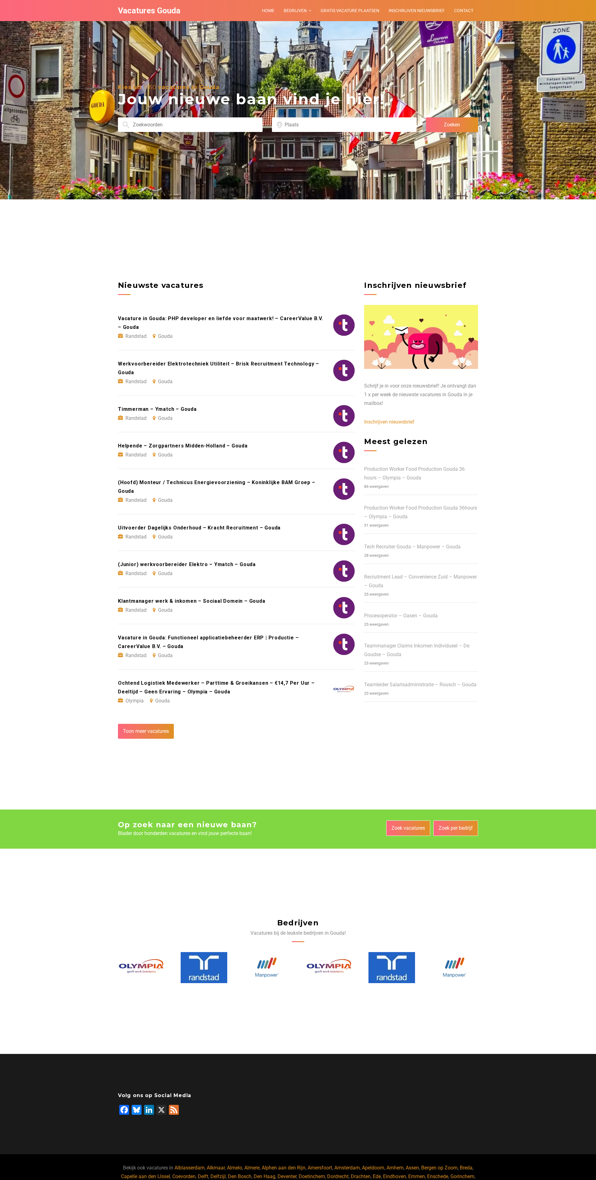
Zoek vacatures (408, 828)
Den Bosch (239, 1176)
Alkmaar (216, 1168)
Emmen (416, 1176)
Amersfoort (320, 1168)
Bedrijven (295, 10)
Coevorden (184, 1176)
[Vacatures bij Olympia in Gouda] (267, 967)
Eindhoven (394, 1176)
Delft (203, 1176)
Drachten (361, 1176)
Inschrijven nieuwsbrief (417, 10)
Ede (377, 1176)
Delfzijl (218, 1176)
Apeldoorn (373, 1168)
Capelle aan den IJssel (145, 1176)
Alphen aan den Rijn (283, 1168)
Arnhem (395, 1168)
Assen (412, 1168)
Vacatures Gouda (149, 10)
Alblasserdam (189, 1168)
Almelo (234, 1168)
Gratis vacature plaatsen (350, 10)
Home (268, 10)
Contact (463, 10)
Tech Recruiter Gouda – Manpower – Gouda (412, 547)
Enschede (437, 1176)
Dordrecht (338, 1176)
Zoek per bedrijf (456, 828)
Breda (466, 1168)
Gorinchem (462, 1176)
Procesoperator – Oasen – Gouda (401, 616)
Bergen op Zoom (439, 1168)
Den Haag (264, 1176)
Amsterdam (347, 1168)
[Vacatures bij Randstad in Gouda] (141, 967)
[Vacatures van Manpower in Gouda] (204, 967)
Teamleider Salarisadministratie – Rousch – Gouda (420, 685)
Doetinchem (312, 1176)
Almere (252, 1168)
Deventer (287, 1176)
